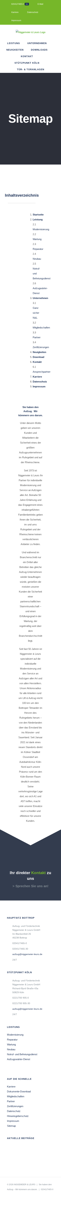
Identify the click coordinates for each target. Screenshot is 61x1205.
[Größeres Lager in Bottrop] (22, 1160)
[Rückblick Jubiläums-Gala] (22, 1148)
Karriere (11, 1086)
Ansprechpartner (41, 371)
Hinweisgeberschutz (18, 1116)
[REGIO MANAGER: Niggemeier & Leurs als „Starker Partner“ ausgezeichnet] (12, 1148)
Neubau (37, 258)
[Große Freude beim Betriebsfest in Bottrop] (22, 1154)
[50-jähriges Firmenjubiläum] (43, 1148)
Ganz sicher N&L (36, 312)
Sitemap (11, 1125)
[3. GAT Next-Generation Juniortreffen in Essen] (12, 1154)
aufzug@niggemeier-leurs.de (27, 954)
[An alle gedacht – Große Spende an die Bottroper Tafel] (33, 1148)
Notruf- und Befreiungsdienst (22, 1054)
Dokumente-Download (19, 1091)
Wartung (37, 239)
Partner (37, 337)
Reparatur (38, 249)
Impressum (13, 1121)
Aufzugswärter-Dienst (18, 1059)
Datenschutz (13, 1111)
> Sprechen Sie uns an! (30, 886)
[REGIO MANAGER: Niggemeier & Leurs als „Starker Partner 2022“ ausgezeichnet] (33, 1154)
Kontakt (37, 362)
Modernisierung (41, 229)
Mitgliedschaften (41, 327)
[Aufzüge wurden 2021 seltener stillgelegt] (43, 1154)
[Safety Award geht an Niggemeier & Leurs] (12, 1160)
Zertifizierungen (41, 347)
